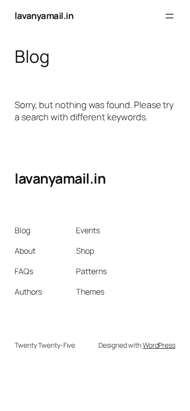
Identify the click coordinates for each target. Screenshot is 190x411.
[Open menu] (169, 16)
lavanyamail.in (44, 15)
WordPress (159, 345)
